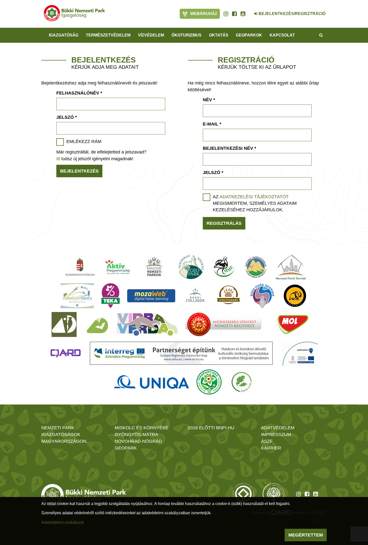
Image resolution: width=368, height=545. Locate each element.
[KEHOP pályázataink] (300, 353)
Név (209, 99)
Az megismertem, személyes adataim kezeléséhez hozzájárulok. (255, 203)
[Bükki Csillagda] (195, 295)
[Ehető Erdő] (241, 382)
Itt (58, 158)
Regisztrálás (224, 223)
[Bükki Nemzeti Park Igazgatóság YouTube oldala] (243, 14)
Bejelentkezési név (229, 148)
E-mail (212, 124)
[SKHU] (181, 353)
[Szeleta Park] (294, 295)
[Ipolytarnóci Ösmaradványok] (228, 295)
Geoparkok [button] (249, 35)
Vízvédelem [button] (151, 35)
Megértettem (305, 535)
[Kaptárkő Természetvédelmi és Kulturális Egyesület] (256, 267)
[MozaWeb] (151, 295)
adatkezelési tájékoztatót (254, 196)
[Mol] (293, 324)
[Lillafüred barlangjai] (96, 324)
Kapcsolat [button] (282, 35)
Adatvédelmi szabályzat (62, 522)
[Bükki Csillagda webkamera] (249, 11)
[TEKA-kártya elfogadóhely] (110, 295)
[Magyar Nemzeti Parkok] (154, 267)
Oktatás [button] (218, 35)
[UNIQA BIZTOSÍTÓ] (151, 382)
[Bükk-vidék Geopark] (262, 295)
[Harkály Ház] (64, 324)
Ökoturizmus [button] (186, 35)
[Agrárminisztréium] (79, 267)
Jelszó (66, 117)
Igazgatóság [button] (63, 35)
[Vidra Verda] (147, 324)
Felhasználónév (79, 93)
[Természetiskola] (77, 295)
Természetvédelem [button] (108, 35)
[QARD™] (66, 353)
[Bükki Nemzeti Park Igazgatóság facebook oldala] (234, 14)
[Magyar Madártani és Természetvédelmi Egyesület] (224, 267)
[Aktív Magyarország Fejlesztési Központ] (117, 267)
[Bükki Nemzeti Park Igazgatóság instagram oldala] (226, 14)
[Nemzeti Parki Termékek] (291, 267)
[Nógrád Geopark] (191, 267)
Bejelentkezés (79, 171)
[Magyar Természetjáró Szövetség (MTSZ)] (209, 382)
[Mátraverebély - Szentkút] (223, 324)
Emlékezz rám (83, 141)
